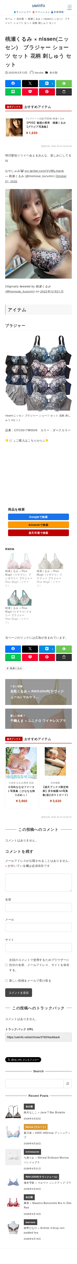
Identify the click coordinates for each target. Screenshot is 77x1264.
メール (9, 919)
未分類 (53, 72)
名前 (8, 899)
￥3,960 (21, 801)
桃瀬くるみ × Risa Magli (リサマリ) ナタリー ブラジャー (18, 611)
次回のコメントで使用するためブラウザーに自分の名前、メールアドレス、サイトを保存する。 (39, 965)
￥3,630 (55, 801)
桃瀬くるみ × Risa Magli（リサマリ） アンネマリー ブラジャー (19, 574)
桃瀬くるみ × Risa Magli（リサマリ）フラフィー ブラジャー (49, 574)
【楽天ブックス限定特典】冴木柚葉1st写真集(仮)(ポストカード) (55, 790)
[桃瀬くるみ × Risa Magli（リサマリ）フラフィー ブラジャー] (51, 561)
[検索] (68, 1083)
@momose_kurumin (20, 291)
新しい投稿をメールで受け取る (30, 980)
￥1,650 (31, 132)
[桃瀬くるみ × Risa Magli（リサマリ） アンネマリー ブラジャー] (19, 561)
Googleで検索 (38, 517)
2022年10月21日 (51, 291)
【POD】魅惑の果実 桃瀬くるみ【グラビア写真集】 (45, 124)
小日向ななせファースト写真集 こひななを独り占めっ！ (21, 790)
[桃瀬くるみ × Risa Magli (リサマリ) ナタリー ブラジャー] (19, 598)
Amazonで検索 (38, 525)
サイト (9, 939)
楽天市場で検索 (39, 533)
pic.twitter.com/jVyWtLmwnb (44, 171)
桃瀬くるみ (15, 668)
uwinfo (38, 5)
